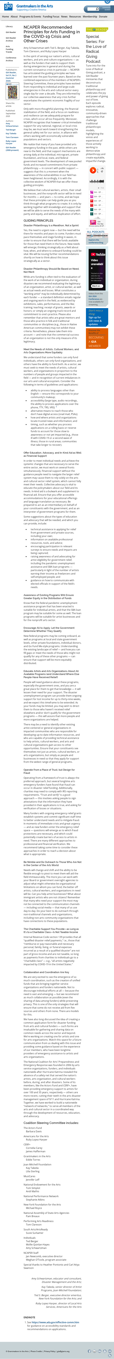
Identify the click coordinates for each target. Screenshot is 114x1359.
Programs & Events (30, 16)
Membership (90, 16)
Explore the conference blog (96, 241)
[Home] (29, 6)
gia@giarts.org (63, 1351)
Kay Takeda (11, 133)
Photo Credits (36, 1351)
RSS (110, 1355)
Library (9, 26)
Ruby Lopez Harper (11, 142)
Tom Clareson (12, 137)
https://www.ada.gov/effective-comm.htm (55, 1322)
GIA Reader (11, 32)
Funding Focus (51, 16)
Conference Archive (11, 59)
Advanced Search (106, 9)
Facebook (89, 1351)
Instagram (94, 1351)
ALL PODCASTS (95, 231)
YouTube (105, 1351)
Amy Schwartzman (12, 124)
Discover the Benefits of (96, 338)
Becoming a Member (96, 341)
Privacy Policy (49, 1351)
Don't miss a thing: (96, 317)
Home (5, 16)
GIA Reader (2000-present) (12, 149)
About (14, 16)
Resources (75, 16)
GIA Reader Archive (11, 39)
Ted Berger (11, 129)
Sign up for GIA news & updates (95, 321)
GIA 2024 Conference (94, 297)
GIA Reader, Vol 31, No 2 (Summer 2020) (11, 76)
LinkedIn (100, 1351)
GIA (87, 229)
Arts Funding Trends (9, 49)
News (64, 16)
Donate (103, 16)
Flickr (110, 1351)
